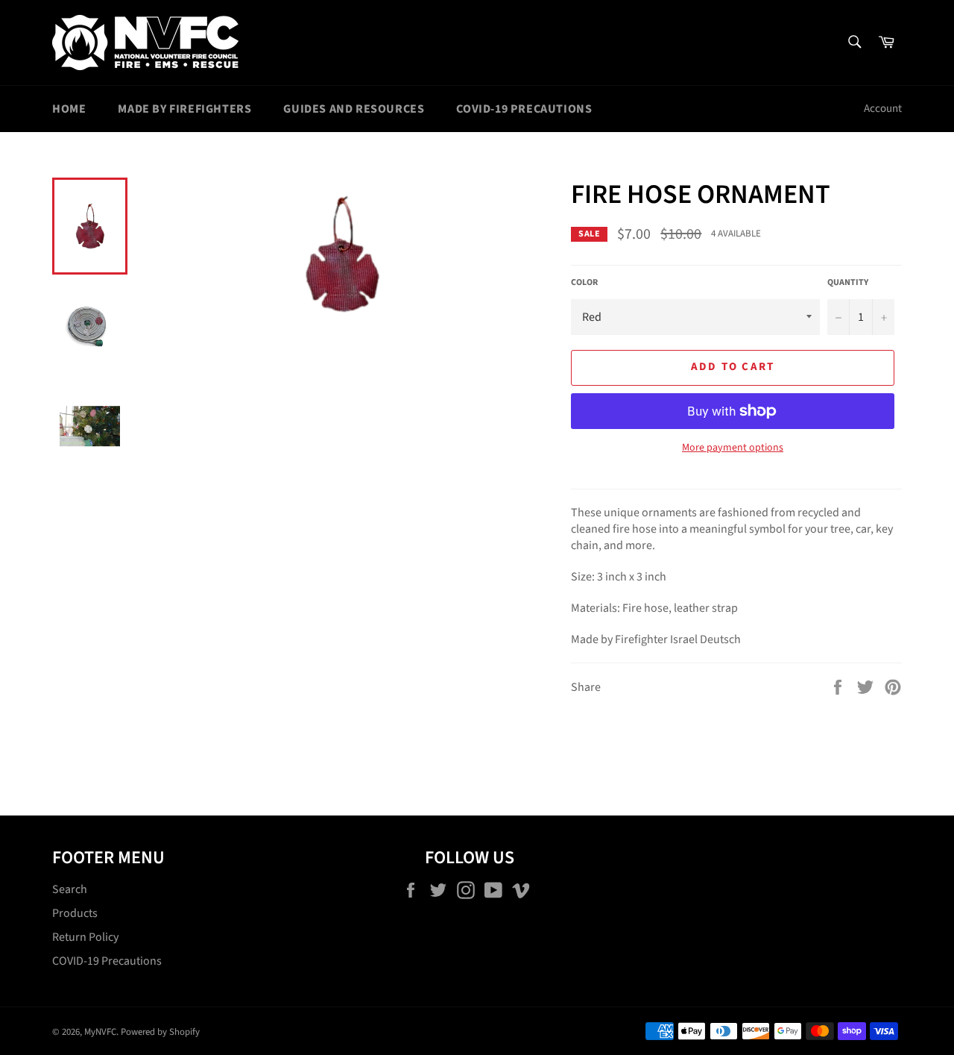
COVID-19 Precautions (524, 109)
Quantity (847, 283)
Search (69, 889)
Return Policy (85, 937)
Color (584, 283)
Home (69, 109)
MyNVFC (100, 1032)
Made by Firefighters (184, 109)
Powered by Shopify (160, 1032)
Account (883, 108)
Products (75, 913)
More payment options (732, 448)
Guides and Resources (353, 109)
